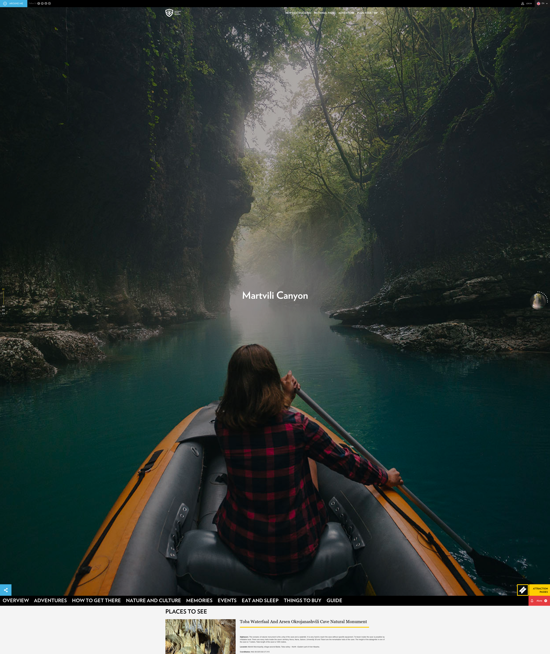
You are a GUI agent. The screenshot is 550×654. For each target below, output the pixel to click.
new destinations (298, 13)
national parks (325, 13)
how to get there (96, 600)
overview (16, 600)
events (227, 600)
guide (334, 600)
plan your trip (367, 13)
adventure (346, 13)
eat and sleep (260, 600)
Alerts (541, 601)
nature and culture (153, 600)
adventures (50, 600)
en (543, 3)
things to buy (302, 600)
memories (199, 600)
